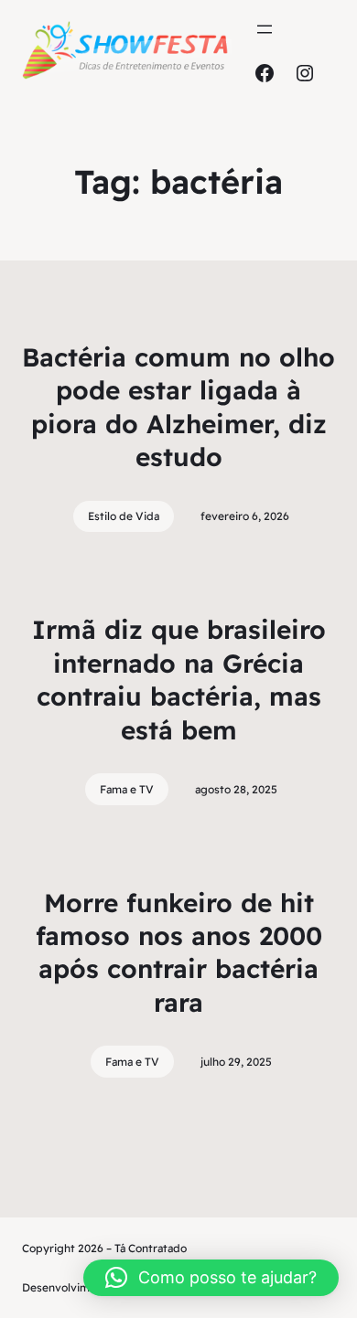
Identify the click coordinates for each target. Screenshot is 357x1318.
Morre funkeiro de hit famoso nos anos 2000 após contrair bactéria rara (179, 952)
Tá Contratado (150, 1248)
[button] (211, 1278)
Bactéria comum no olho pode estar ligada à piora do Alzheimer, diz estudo (178, 407)
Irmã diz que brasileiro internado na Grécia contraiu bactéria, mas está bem (179, 679)
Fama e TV (127, 789)
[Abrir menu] (265, 29)
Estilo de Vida (123, 516)
